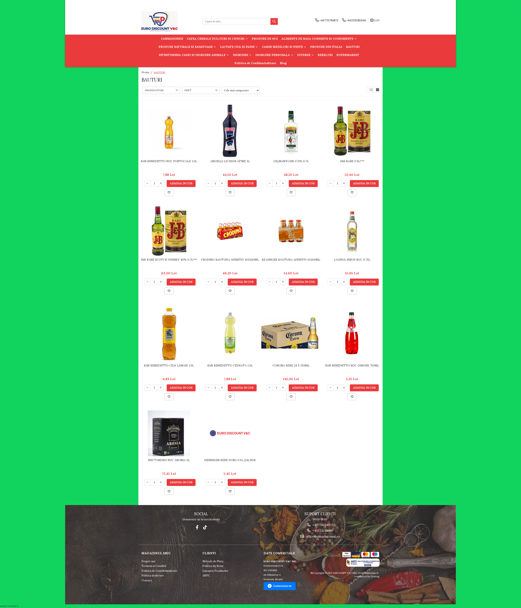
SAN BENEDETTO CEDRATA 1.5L (230, 365)
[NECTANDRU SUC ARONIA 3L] (169, 433)
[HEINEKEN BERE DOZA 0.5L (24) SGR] (230, 433)
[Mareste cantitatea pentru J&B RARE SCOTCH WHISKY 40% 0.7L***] (161, 282)
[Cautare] (274, 21)
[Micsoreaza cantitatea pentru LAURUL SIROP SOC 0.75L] (331, 282)
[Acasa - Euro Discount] (166, 21)
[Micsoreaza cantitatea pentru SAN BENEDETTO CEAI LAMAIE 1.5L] (147, 387)
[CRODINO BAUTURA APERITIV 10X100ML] (230, 231)
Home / (147, 72)
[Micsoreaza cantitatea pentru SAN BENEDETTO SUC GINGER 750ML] (331, 387)
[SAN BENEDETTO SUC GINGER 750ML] (352, 333)
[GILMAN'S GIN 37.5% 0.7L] (291, 131)
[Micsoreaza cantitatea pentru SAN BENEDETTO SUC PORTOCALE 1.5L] (147, 183)
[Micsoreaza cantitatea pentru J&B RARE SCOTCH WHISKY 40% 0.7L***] (147, 282)
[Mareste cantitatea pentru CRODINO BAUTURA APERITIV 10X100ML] (222, 282)
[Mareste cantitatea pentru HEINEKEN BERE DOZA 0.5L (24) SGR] (222, 482)
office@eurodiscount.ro (322, 536)
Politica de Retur (212, 566)
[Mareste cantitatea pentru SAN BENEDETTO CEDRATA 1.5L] (222, 387)
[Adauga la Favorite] (169, 192)
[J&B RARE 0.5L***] (352, 131)
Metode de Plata (212, 561)
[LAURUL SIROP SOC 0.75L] (352, 231)
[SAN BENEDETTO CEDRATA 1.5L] (230, 333)
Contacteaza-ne (282, 586)
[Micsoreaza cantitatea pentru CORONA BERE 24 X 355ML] (270, 387)
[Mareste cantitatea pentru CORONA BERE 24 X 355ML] (283, 387)
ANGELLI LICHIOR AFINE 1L (230, 161)
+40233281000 (322, 531)
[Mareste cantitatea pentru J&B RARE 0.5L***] (344, 183)
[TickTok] (204, 527)
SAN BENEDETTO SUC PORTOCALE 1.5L (169, 161)
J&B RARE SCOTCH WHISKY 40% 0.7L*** (169, 259)
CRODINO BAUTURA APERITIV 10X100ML (230, 259)
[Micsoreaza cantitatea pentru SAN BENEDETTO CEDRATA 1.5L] (209, 387)
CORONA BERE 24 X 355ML (291, 365)
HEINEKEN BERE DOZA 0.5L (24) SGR (230, 460)
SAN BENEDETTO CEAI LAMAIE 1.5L (169, 365)
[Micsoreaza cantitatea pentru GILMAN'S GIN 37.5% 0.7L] (270, 183)
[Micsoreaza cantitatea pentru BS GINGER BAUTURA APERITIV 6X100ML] (270, 282)
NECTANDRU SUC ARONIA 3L (169, 460)
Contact (146, 580)
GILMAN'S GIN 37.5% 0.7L (291, 161)
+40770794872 (322, 525)
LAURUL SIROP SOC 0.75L (352, 259)
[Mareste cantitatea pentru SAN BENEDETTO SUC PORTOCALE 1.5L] (161, 183)
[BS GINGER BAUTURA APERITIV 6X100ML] (291, 231)
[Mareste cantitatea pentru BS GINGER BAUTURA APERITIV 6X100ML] (283, 282)
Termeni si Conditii (153, 566)
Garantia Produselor (215, 571)
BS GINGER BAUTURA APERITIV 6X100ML (291, 259)
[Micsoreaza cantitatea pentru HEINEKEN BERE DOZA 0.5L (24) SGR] (209, 482)
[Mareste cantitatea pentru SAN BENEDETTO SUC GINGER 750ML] (344, 387)
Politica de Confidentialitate (255, 63)
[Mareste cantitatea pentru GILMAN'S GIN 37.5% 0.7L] (283, 183)
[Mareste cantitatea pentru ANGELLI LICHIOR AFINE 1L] (222, 183)
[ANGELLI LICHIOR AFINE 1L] (230, 130)
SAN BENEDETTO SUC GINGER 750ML (352, 365)
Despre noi (148, 561)
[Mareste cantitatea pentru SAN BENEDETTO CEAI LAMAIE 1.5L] (161, 387)
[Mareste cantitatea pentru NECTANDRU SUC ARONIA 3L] (161, 482)
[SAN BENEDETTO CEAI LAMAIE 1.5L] (169, 333)
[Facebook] (197, 527)
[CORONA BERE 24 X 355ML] (291, 333)
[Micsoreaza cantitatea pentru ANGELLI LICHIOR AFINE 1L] (209, 183)
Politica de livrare (152, 575)
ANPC (206, 575)
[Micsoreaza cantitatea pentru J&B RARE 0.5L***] (331, 183)
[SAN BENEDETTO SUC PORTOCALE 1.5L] (169, 131)
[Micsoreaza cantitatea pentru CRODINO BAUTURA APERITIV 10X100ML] (209, 282)
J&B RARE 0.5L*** (352, 161)
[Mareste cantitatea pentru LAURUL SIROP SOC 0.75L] (344, 282)
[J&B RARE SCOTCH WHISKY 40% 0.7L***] (169, 231)
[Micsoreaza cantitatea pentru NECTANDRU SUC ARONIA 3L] (147, 482)
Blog (283, 63)
